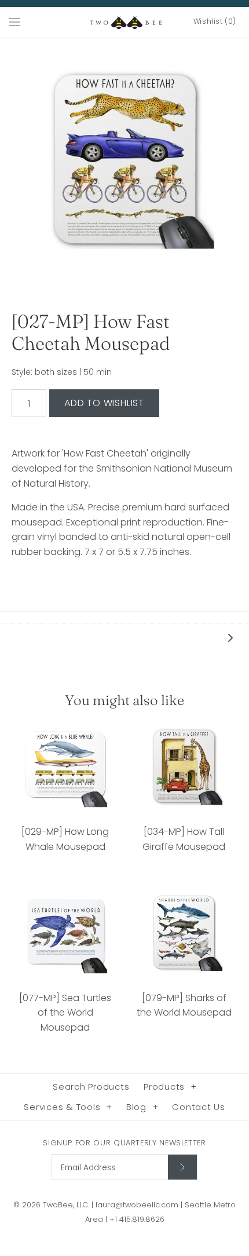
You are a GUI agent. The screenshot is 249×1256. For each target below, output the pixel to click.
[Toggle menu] (14, 21)
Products (170, 1086)
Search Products (91, 1086)
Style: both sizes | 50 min (62, 372)
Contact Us (198, 1107)
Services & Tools (68, 1107)
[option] (124, 162)
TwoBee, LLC (65, 1205)
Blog (142, 1107)
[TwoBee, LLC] (125, 22)
